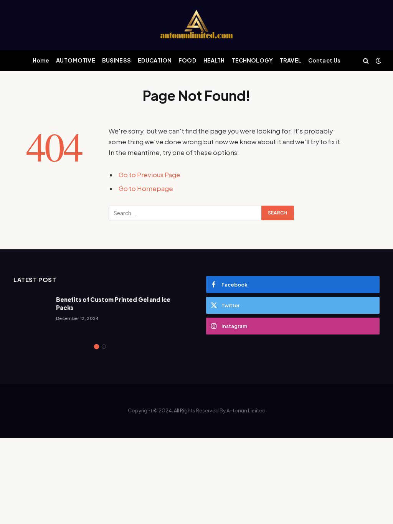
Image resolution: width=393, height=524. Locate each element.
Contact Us (324, 60)
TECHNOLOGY (252, 60)
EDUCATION (155, 60)
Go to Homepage (146, 189)
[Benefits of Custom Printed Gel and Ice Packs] (31, 312)
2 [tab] (103, 346)
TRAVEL (290, 60)
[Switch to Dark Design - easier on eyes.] (377, 61)
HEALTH (214, 60)
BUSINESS (116, 60)
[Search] (366, 60)
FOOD (187, 60)
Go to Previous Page (149, 175)
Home (41, 60)
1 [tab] (96, 346)
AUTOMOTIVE (75, 60)
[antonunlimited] (196, 25)
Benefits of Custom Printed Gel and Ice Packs (113, 303)
